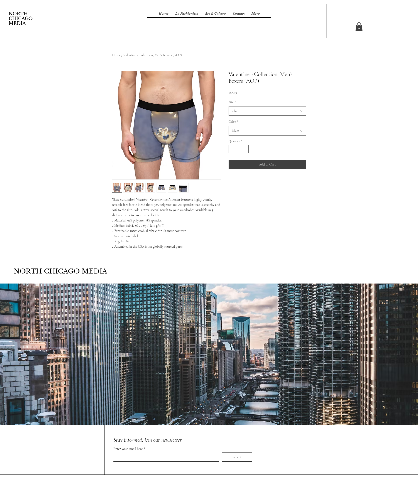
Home (116, 55)
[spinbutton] (239, 149)
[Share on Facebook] (231, 181)
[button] (359, 26)
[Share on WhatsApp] (248, 181)
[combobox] (267, 111)
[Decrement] (232, 149)
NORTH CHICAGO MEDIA (21, 18)
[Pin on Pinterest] (239, 181)
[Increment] (245, 149)
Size (232, 102)
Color (233, 121)
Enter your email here (128, 449)
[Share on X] (256, 181)
